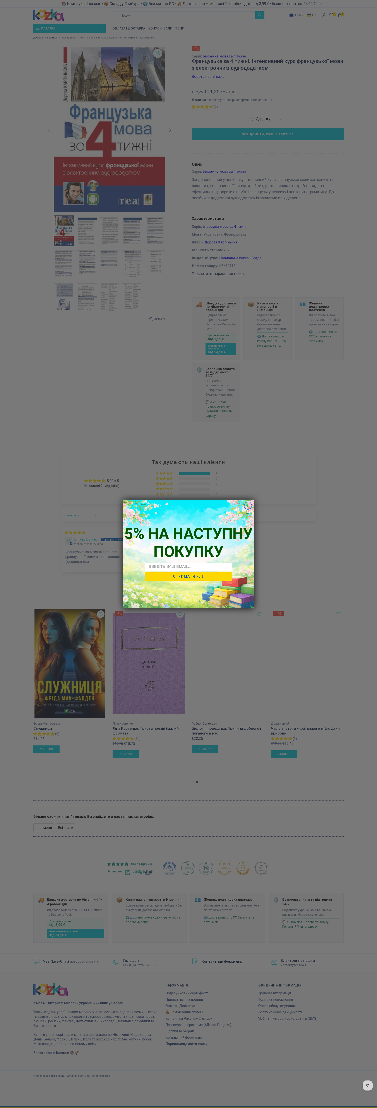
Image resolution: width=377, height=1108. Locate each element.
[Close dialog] (248, 505)
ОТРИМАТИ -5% (188, 576)
